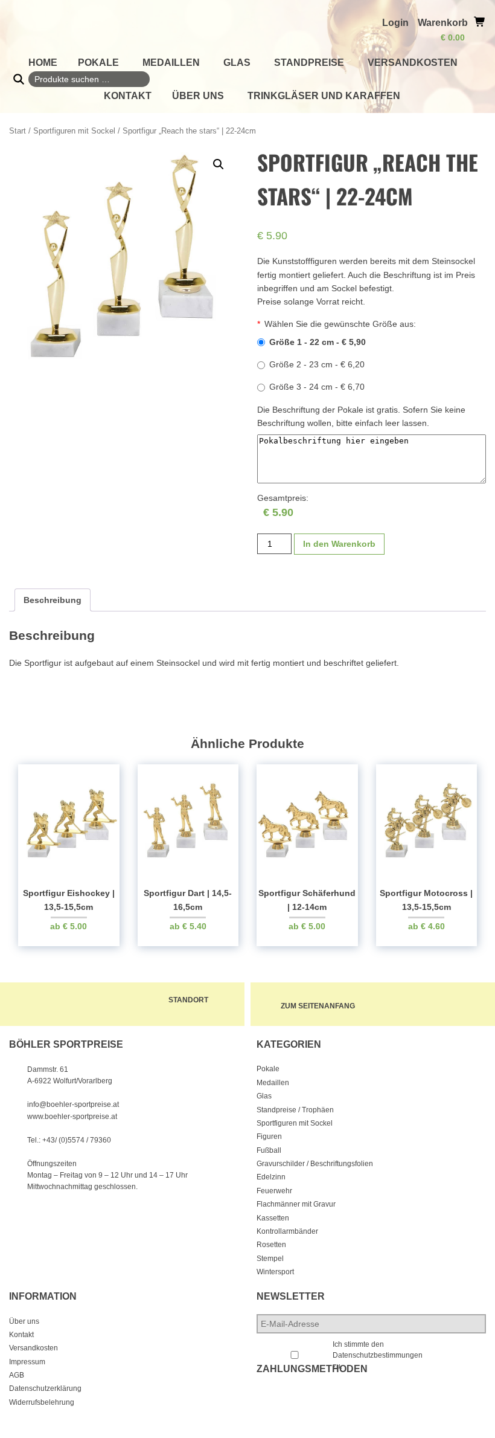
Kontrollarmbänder (287, 1231)
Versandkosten (413, 62)
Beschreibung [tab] (52, 600)
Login (395, 23)
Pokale (98, 62)
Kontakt (128, 96)
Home (42, 62)
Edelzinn (271, 1177)
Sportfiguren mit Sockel (74, 130)
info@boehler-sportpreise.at (73, 1104)
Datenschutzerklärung (45, 1388)
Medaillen (171, 62)
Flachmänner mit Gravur (296, 1204)
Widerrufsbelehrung (41, 1402)
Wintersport (275, 1272)
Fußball (269, 1150)
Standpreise (309, 62)
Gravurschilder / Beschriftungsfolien (315, 1163)
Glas (237, 62)
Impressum (27, 1362)
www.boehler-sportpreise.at (72, 1116)
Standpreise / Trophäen (295, 1110)
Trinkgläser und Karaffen (324, 96)
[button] (218, 164)
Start (17, 130)
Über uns (198, 96)
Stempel (270, 1258)
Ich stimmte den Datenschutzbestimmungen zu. (378, 1355)
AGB (16, 1375)
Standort (188, 1000)
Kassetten (273, 1218)
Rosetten (271, 1244)
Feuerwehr (274, 1191)
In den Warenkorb (339, 544)
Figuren (269, 1136)
